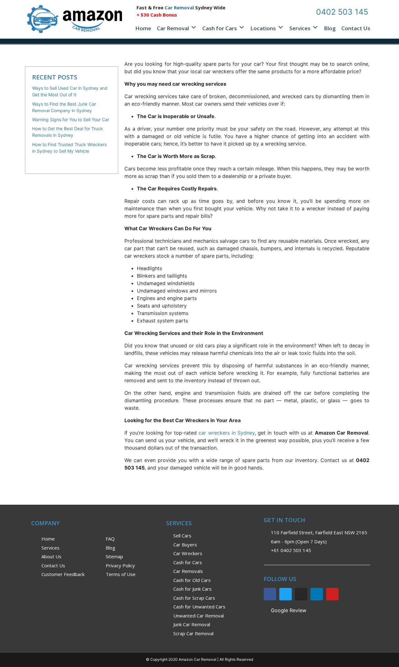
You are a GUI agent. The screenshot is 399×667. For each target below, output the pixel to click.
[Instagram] (301, 594)
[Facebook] (270, 594)
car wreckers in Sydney (227, 433)
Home (143, 28)
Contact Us (355, 28)
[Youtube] (332, 594)
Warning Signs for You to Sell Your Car (70, 119)
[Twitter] (285, 594)
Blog (330, 28)
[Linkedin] (316, 594)
